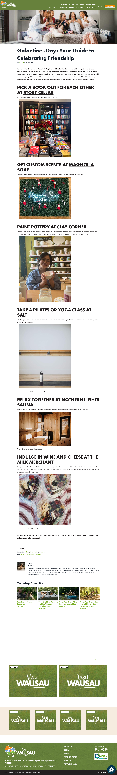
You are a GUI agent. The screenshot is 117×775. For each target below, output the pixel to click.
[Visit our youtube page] (106, 749)
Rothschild (31, 761)
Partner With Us (71, 757)
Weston (8, 763)
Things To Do (34, 552)
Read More (20, 606)
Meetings (64, 5)
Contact (67, 750)
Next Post (95, 660)
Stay (88, 8)
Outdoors (63, 8)
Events (71, 8)
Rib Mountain (18, 761)
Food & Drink (80, 8)
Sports (71, 5)
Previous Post (22, 660)
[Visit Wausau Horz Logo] (9, 4)
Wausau (51, 761)
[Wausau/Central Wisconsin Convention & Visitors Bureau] (20, 751)
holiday (27, 552)
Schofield (41, 761)
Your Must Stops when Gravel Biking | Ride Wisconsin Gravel (89, 604)
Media (66, 753)
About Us (68, 746)
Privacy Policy (70, 764)
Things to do (53, 8)
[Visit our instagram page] (99, 749)
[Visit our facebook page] (96, 749)
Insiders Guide (91, 5)
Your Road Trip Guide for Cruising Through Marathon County (48, 604)
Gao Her (21, 62)
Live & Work (80, 5)
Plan (94, 8)
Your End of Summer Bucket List (25, 603)
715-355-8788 (50, 766)
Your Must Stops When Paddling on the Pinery (68, 603)
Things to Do (30, 554)
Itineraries (42, 552)
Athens (8, 761)
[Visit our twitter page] (102, 749)
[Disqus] (58, 637)
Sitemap (67, 760)
